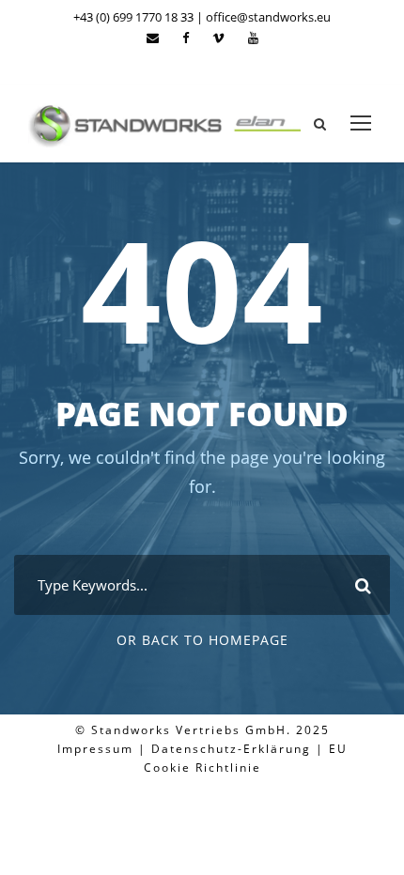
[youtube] (253, 37)
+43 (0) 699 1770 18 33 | (139, 16)
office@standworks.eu (268, 16)
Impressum (95, 749)
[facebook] (185, 37)
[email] (153, 37)
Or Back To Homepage (202, 640)
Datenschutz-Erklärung (231, 749)
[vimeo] (218, 37)
